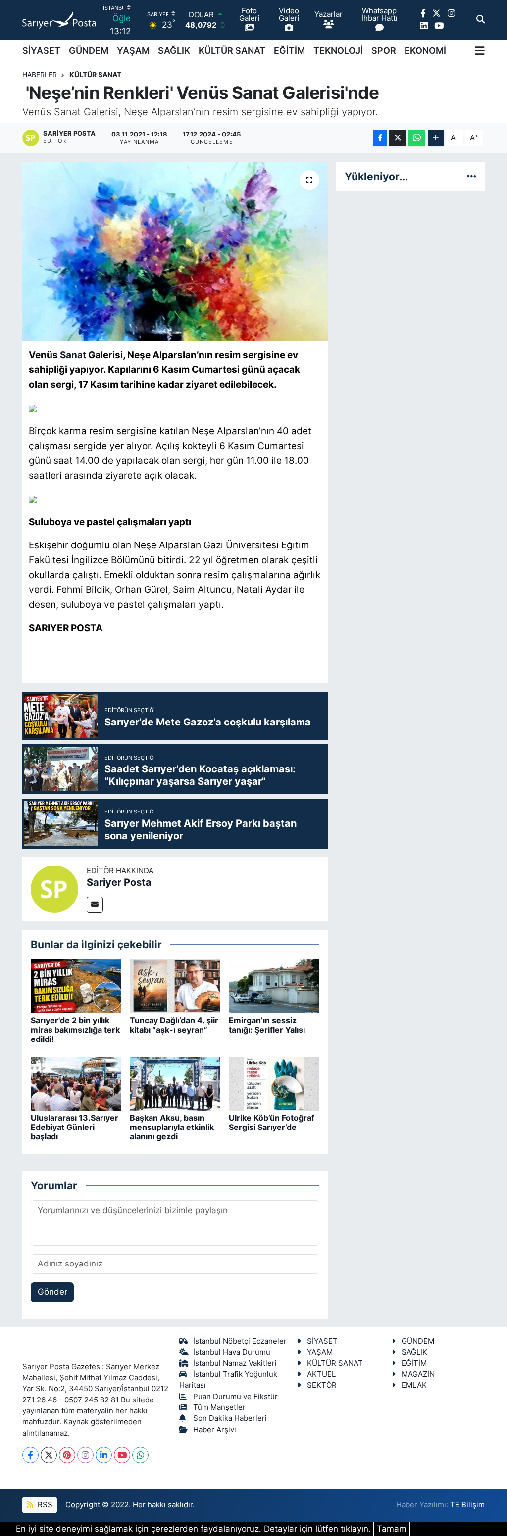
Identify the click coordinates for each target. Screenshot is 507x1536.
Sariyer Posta (119, 882)
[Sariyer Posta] (54, 888)
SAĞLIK (174, 50)
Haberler (39, 74)
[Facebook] (30, 1455)
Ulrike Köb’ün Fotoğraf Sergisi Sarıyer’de (271, 1122)
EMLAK (414, 1385)
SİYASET (41, 50)
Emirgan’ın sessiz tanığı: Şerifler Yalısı (267, 1025)
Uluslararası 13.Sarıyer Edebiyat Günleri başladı (74, 1127)
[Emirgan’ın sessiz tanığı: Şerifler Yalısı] (274, 986)
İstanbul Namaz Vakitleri (235, 1363)
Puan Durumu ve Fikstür (235, 1396)
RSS (44, 1504)
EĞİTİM (289, 50)
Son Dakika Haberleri (230, 1418)
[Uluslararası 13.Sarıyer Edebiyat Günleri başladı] (76, 1083)
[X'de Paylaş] (397, 138)
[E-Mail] (95, 905)
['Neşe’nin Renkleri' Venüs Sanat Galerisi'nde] (175, 251)
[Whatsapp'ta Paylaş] (416, 138)
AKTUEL (321, 1374)
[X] (49, 1455)
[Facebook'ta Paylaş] (380, 138)
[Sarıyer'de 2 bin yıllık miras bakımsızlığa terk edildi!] (76, 986)
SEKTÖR (322, 1385)
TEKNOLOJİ (338, 50)
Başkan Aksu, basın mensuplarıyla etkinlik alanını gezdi (172, 1127)
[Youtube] (122, 1455)
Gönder (52, 1292)
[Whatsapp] (140, 1455)
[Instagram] (85, 1455)
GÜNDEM (88, 50)
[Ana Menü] (480, 50)
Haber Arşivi (214, 1429)
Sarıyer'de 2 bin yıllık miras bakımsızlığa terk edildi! (75, 1029)
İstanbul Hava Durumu (231, 1352)
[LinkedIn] (104, 1455)
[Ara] (480, 19)
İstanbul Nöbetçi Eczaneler (240, 1341)
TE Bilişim (467, 1504)
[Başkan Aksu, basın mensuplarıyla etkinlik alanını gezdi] (175, 1083)
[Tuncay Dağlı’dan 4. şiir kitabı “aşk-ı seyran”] (175, 986)
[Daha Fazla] (436, 138)
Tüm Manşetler (219, 1407)
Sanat (73, 355)
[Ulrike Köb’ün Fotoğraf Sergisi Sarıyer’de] (274, 1083)
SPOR (383, 50)
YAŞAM (133, 50)
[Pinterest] (67, 1455)
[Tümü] (471, 176)
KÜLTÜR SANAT (232, 50)
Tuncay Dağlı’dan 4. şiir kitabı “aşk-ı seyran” (174, 1025)
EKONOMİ (425, 50)
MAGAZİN (418, 1374)
